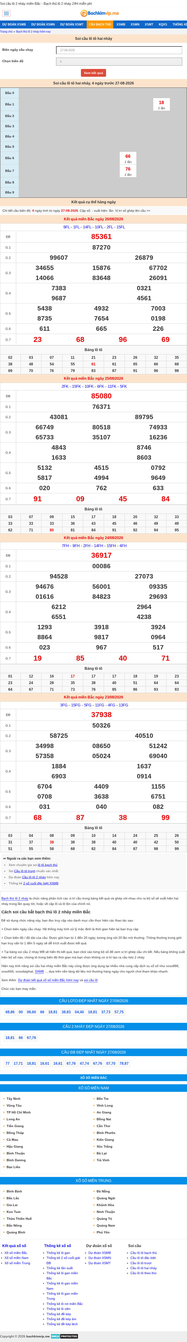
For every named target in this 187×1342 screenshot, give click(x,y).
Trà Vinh (103, 1160)
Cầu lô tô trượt (24, 871)
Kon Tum (14, 1212)
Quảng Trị (104, 1218)
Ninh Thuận (106, 1212)
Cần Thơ (103, 1126)
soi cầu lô (91, 980)
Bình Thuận (16, 1153)
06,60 (31, 1012)
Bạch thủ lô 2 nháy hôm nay (33, 31)
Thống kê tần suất (60, 1268)
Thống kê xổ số (57, 1246)
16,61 (44, 1063)
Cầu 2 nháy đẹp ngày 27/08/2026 (93, 1026)
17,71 (18, 1063)
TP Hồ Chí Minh (19, 1112)
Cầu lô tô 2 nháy (34, 877)
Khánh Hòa (105, 1205)
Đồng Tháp (15, 1133)
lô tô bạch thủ (47, 865)
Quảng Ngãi (106, 1198)
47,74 (84, 1063)
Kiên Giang (105, 1139)
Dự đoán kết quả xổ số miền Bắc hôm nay (48, 980)
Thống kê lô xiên (58, 1309)
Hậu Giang (15, 1146)
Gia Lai (12, 1205)
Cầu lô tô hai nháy (143, 1268)
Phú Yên (103, 1232)
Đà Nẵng (103, 1191)
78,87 (124, 1063)
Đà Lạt (102, 1153)
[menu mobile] (6, 13)
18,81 (52, 1012)
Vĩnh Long (105, 1105)
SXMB (39, 971)
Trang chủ (6, 31)
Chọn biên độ (12, 61)
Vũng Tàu (14, 1105)
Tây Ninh (14, 1098)
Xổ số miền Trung (93, 1181)
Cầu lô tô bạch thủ (143, 1253)
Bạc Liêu (13, 1167)
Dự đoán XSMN (99, 1258)
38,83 (66, 1012)
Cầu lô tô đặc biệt (143, 1258)
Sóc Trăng (104, 1146)
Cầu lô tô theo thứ (143, 1273)
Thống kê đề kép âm (61, 1319)
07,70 (110, 1063)
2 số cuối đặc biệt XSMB (40, 883)
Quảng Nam (106, 1225)
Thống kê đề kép (59, 1314)
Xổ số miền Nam (93, 1088)
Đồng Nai (104, 1119)
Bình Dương (16, 1160)
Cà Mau (12, 1139)
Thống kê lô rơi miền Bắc (65, 1304)
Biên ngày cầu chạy (17, 49)
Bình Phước (106, 1133)
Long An (13, 1119)
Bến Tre (103, 1098)
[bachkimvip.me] (99, 18)
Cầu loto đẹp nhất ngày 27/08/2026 (93, 1001)
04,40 (79, 1012)
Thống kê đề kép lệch (62, 1324)
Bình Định (14, 1191)
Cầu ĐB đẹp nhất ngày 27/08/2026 (93, 1052)
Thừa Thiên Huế (19, 1218)
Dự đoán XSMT (99, 1263)
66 (42, 1012)
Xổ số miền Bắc (93, 1078)
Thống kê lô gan (58, 1253)
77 (7, 1063)
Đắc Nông (14, 1225)
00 (21, 1012)
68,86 (10, 1012)
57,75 (119, 1012)
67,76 (31, 1038)
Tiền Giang (15, 1126)
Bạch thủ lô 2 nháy (14, 898)
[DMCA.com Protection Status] (64, 1338)
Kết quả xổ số (14, 1246)
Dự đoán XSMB (99, 1253)
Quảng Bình (16, 1232)
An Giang (104, 1112)
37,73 (105, 1012)
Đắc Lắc (13, 1198)
